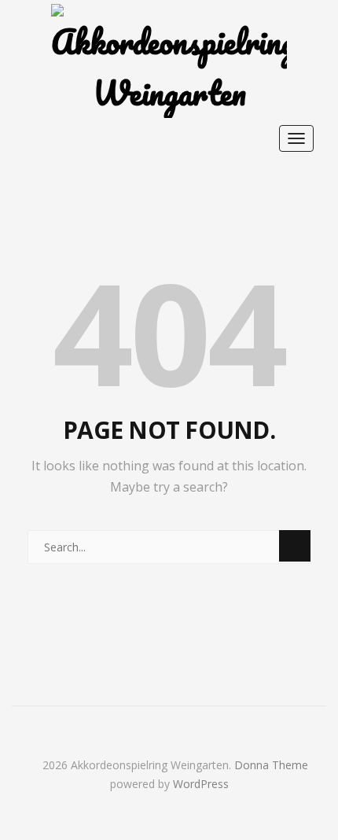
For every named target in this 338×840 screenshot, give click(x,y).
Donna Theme (271, 764)
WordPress (201, 783)
